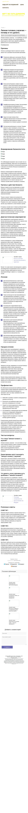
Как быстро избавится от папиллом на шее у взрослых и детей (13, 609)
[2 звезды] (9, 560)
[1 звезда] (8, 560)
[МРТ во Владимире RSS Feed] (2, 663)
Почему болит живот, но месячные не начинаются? (14, 596)
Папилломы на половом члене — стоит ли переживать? (14, 622)
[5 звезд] (12, 560)
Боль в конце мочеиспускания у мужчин (20, 260)
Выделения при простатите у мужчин (13, 584)
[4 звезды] (11, 560)
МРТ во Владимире (13, 13)
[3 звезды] (10, 560)
